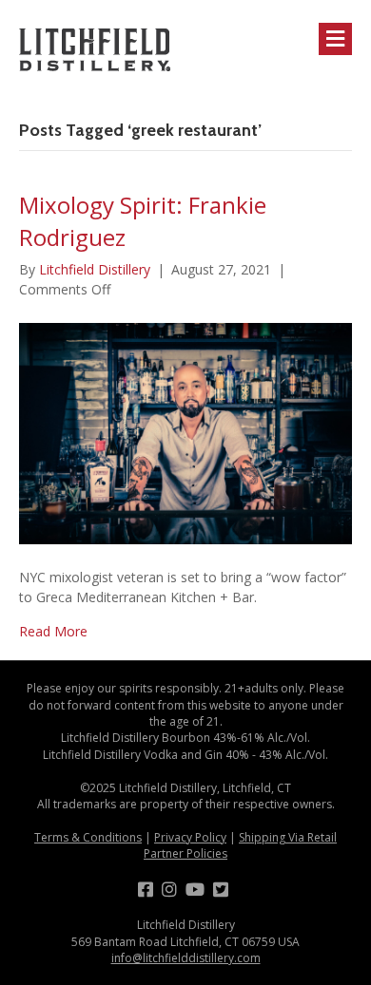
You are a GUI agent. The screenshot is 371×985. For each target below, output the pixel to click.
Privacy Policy (190, 837)
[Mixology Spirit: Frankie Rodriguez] (185, 432)
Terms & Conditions (88, 837)
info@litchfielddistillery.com (186, 958)
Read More (53, 631)
